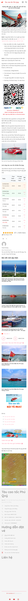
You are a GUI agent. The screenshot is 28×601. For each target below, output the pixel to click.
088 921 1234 (5, 41)
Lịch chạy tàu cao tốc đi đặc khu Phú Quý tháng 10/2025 (12, 364)
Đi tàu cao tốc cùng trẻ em (11, 547)
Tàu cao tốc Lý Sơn (9, 424)
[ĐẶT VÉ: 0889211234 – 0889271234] (3, 517)
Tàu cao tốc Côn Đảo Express (12, 552)
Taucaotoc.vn (18, 593)
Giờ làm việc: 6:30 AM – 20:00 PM (13, 520)
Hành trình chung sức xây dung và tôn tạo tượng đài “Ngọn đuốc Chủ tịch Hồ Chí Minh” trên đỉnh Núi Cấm (13, 280)
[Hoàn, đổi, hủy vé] (3, 541)
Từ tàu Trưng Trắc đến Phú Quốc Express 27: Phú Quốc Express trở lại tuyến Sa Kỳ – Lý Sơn (14, 306)
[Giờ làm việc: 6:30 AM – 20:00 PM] (3, 520)
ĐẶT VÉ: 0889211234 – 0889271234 (13, 517)
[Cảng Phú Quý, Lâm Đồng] (3, 508)
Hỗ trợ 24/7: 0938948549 (11, 523)
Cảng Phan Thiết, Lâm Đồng (11, 505)
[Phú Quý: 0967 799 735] (3, 511)
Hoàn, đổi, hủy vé (9, 541)
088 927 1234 (12, 41)
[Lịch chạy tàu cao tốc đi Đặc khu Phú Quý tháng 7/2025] (14, 378)
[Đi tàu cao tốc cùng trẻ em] (3, 547)
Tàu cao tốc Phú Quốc (9, 421)
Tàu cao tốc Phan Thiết (7, 252)
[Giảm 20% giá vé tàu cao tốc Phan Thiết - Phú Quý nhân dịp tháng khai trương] (14, 433)
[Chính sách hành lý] (3, 544)
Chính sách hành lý (9, 544)
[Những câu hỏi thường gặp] (3, 549)
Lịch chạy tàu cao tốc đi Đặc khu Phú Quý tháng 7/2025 (13, 389)
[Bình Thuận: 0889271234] (3, 514)
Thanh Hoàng (5, 247)
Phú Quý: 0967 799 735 (10, 511)
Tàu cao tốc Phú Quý (18, 252)
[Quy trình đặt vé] (3, 535)
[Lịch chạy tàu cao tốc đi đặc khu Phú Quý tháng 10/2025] (14, 353)
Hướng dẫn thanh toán (10, 538)
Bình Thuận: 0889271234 (10, 514)
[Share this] (3, 239)
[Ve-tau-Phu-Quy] (2, 2)
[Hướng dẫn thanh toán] (3, 538)
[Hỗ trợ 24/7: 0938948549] (3, 523)
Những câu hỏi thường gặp (11, 549)
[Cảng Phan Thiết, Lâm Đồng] (3, 506)
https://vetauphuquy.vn (6, 250)
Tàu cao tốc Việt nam (9, 416)
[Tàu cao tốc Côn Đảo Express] (3, 552)
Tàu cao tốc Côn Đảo (9, 419)
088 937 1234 (20, 41)
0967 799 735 (21, 39)
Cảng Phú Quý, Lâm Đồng (11, 508)
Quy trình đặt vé (9, 535)
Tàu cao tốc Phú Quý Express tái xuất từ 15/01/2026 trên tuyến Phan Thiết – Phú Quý (13, 329)
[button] (22, 2)
